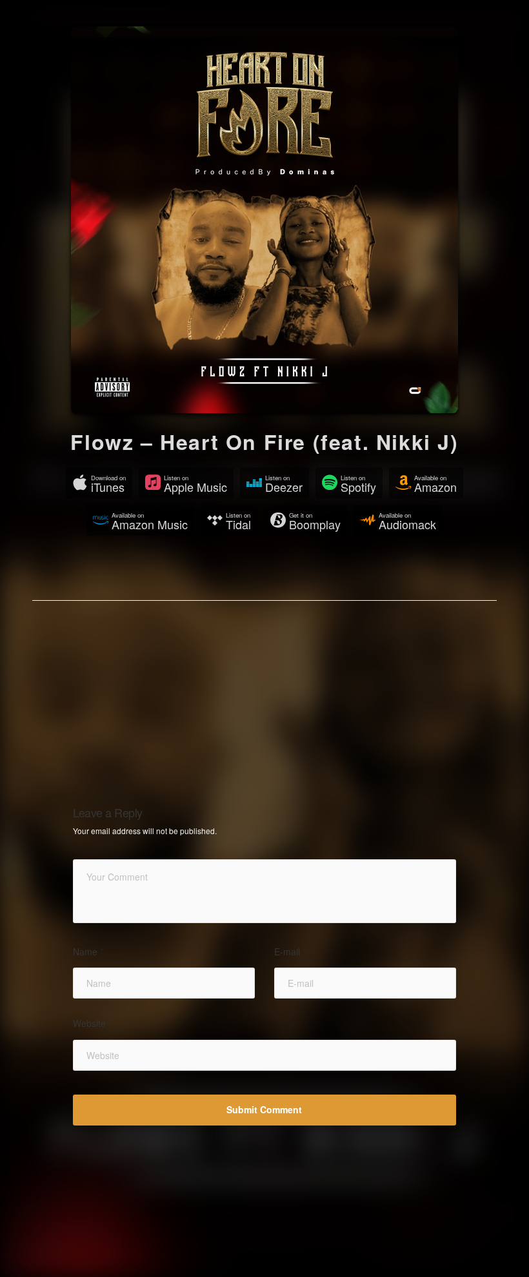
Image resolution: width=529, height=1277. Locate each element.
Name (88, 952)
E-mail (290, 952)
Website (92, 1023)
